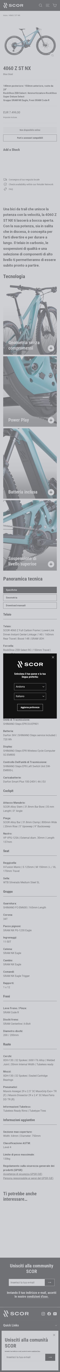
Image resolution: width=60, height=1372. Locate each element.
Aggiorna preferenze (30, 707)
